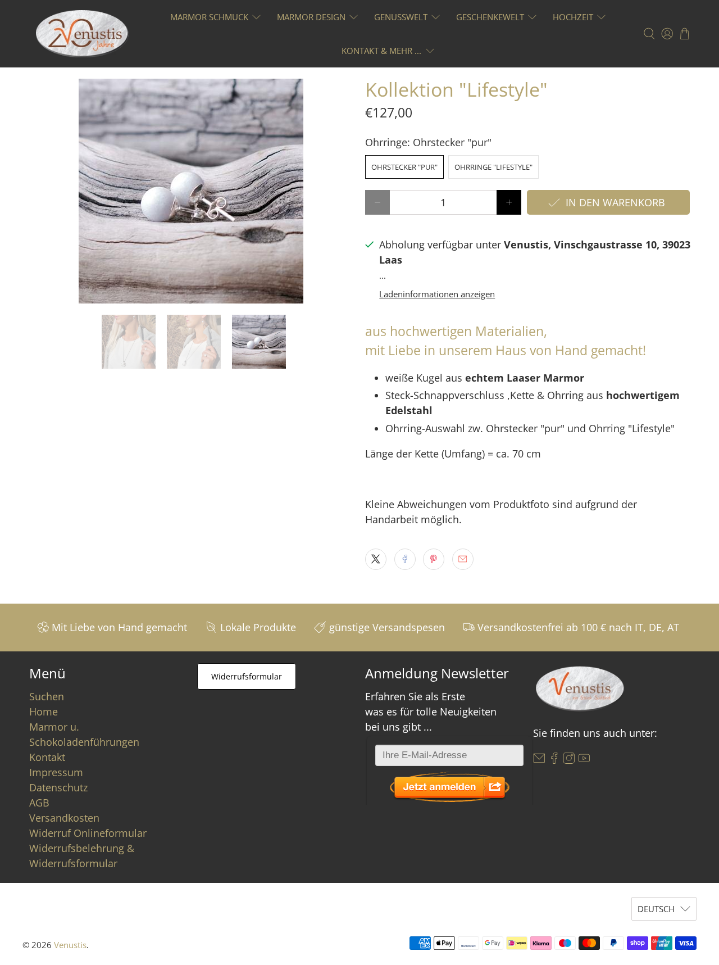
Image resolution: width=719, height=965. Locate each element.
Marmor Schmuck (209, 16)
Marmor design (311, 16)
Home (43, 711)
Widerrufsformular (246, 676)
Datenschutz (58, 787)
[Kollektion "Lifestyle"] (191, 191)
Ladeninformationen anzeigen (437, 294)
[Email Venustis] (539, 760)
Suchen (46, 696)
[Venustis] (82, 33)
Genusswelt (400, 16)
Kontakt (47, 757)
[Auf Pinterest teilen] (433, 559)
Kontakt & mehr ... (381, 50)
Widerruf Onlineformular (88, 833)
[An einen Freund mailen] (463, 559)
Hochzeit (573, 16)
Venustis (70, 944)
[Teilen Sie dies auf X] (375, 559)
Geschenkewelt (490, 16)
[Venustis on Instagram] (569, 760)
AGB (39, 802)
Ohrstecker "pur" (404, 167)
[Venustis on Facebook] (554, 760)
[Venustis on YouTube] (584, 760)
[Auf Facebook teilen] (405, 559)
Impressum (56, 772)
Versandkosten (64, 817)
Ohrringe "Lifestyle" (493, 167)
